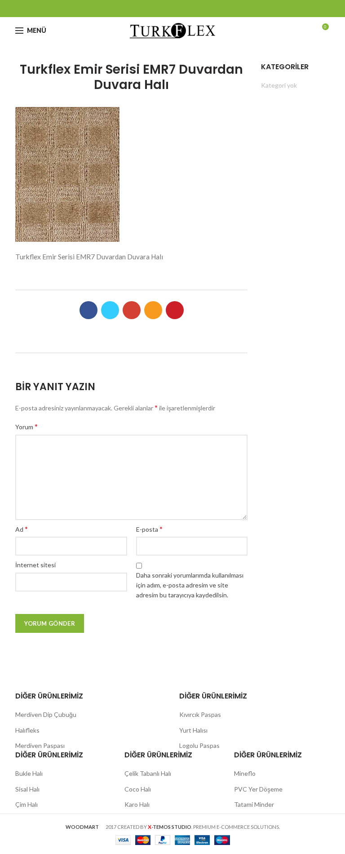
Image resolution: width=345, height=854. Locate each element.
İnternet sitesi (35, 565)
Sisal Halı (27, 789)
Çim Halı (26, 804)
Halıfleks (27, 730)
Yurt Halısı (193, 730)
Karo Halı (137, 804)
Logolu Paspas (199, 745)
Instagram (184, 8)
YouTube (195, 8)
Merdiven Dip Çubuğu (45, 714)
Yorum (26, 426)
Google (161, 8)
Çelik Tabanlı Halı (147, 773)
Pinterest (206, 8)
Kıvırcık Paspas (200, 714)
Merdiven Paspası (40, 745)
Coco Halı (137, 789)
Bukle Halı (29, 773)
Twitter (150, 8)
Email (172, 8)
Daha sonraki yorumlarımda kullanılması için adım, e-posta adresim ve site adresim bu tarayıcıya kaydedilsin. (189, 585)
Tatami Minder (254, 804)
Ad (21, 529)
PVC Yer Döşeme (258, 789)
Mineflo (245, 773)
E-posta (149, 529)
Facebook (139, 8)
